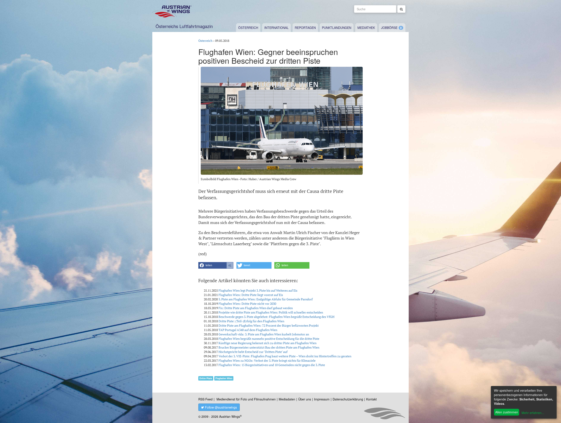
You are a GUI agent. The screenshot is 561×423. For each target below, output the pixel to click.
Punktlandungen (336, 27)
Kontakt (371, 399)
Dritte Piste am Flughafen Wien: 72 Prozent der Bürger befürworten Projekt (268, 325)
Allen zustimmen (506, 412)
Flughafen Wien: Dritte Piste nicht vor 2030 (247, 303)
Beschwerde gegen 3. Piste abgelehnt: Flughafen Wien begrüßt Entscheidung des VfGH (276, 317)
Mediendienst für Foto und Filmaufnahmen (246, 399)
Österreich (248, 27)
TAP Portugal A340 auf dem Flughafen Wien (247, 330)
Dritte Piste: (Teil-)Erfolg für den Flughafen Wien (251, 321)
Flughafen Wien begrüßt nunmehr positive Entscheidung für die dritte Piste (268, 339)
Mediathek (366, 27)
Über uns (304, 399)
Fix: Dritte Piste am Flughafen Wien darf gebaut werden (255, 308)
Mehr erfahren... (533, 413)
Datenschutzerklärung (348, 399)
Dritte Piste (205, 378)
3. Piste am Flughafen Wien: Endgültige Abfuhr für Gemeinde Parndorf (265, 299)
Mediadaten (287, 399)
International (276, 27)
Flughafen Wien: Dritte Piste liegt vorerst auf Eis (250, 295)
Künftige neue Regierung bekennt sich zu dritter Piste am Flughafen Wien (267, 343)
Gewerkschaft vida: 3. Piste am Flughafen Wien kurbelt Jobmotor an (263, 334)
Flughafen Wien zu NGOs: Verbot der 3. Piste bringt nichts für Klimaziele (267, 360)
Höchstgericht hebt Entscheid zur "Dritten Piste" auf (253, 352)
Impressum (322, 399)
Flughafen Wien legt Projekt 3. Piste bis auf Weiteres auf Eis (257, 290)
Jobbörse (389, 27)
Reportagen (305, 27)
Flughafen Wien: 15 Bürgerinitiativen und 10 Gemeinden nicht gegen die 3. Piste (271, 365)
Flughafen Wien (223, 378)
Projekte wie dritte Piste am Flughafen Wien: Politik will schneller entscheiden (270, 312)
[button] (215, 265)
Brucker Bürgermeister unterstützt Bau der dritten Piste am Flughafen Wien (268, 347)
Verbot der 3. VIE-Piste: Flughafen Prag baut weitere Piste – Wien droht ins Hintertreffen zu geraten (284, 356)
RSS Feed (205, 399)
